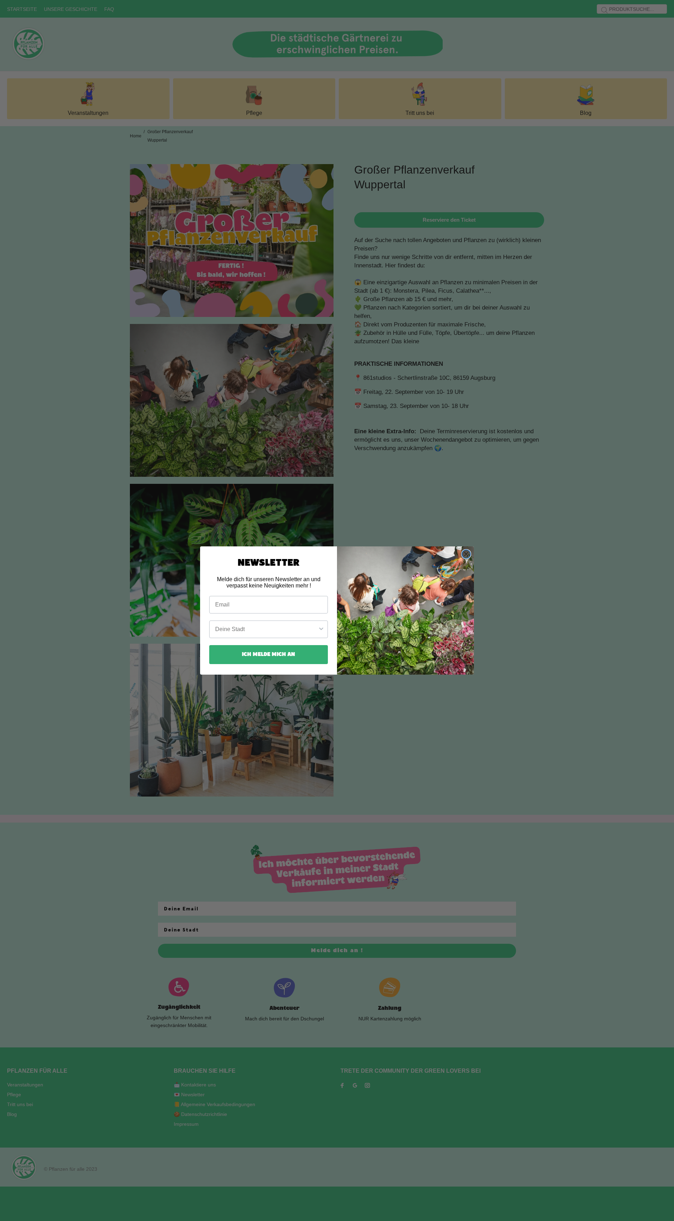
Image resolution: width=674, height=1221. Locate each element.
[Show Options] (321, 629)
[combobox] (266, 629)
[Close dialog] (466, 554)
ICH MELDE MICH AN (268, 654)
